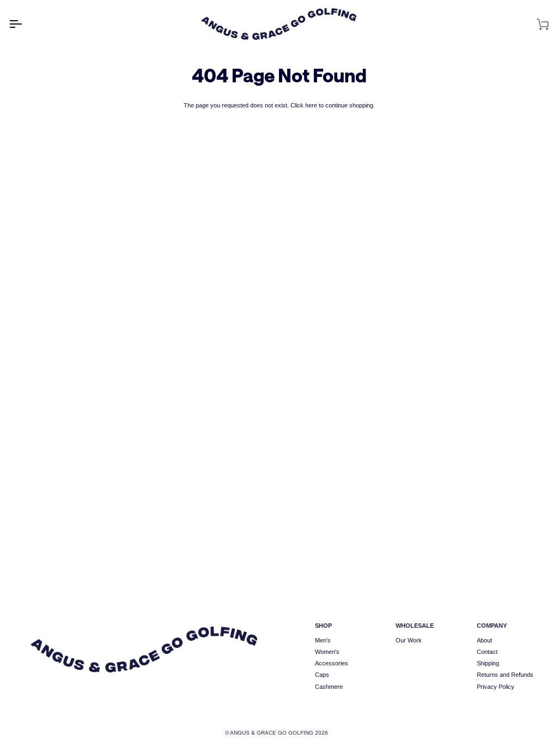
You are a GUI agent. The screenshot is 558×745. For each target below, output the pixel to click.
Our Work (409, 640)
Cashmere (329, 686)
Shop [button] (323, 625)
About (484, 640)
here (311, 105)
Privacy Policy (495, 686)
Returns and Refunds (505, 674)
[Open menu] (25, 24)
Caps (322, 674)
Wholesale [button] (415, 625)
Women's (327, 651)
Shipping (488, 663)
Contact (487, 651)
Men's (323, 640)
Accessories (331, 663)
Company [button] (492, 625)
